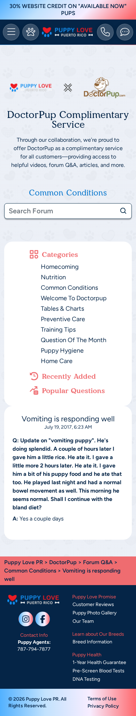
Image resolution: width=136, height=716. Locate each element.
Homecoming (60, 267)
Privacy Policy (103, 706)
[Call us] (105, 32)
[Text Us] (124, 32)
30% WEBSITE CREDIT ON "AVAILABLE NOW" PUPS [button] (68, 9)
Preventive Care (63, 319)
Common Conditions (69, 287)
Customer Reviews (93, 604)
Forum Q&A (98, 562)
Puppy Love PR (23, 562)
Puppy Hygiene (62, 350)
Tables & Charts (62, 308)
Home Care (57, 361)
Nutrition (53, 277)
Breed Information (92, 642)
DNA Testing (86, 679)
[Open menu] (11, 32)
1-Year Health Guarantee (99, 662)
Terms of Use (102, 699)
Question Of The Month (73, 340)
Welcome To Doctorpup (74, 298)
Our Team (83, 621)
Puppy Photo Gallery (94, 613)
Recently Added (69, 376)
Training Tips (58, 329)
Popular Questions (73, 390)
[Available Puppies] (30, 32)
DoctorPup (63, 562)
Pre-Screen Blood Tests (98, 671)
